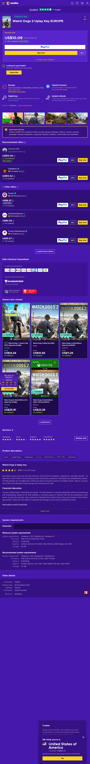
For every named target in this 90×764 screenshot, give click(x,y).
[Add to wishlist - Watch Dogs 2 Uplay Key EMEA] (55, 306)
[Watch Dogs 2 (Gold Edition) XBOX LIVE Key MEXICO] (45, 375)
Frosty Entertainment (16, 231)
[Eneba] (12, 3)
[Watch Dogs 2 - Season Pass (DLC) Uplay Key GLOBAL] (16, 318)
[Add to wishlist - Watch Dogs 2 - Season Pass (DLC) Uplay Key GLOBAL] (26, 306)
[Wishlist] (77, 3)
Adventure (72, 457)
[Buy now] (45, 47)
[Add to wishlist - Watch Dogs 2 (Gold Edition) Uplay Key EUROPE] (83, 306)
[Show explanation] (23, 171)
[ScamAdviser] (14, 281)
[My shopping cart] (82, 3)
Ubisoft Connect (71, 87)
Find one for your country (17, 91)
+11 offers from (45, 60)
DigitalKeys (12, 169)
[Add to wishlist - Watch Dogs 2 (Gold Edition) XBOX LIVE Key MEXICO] (55, 363)
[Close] (83, 737)
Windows (18, 594)
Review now (81, 438)
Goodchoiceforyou (15, 214)
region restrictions (14, 90)
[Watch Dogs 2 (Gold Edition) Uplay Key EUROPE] (74, 318)
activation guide (61, 89)
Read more (45, 511)
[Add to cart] (82, 53)
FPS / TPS (61, 457)
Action (6, 457)
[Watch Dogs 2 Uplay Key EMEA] (45, 318)
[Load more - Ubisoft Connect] (48, 86)
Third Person (49, 457)
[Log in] (87, 3)
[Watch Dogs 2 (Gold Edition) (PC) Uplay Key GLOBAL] (16, 412)
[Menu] (3, 3)
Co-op (38, 457)
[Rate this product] (10, 470)
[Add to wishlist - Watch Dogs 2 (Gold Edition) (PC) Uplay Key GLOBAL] (26, 363)
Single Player (17, 457)
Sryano (11, 193)
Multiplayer (29, 457)
